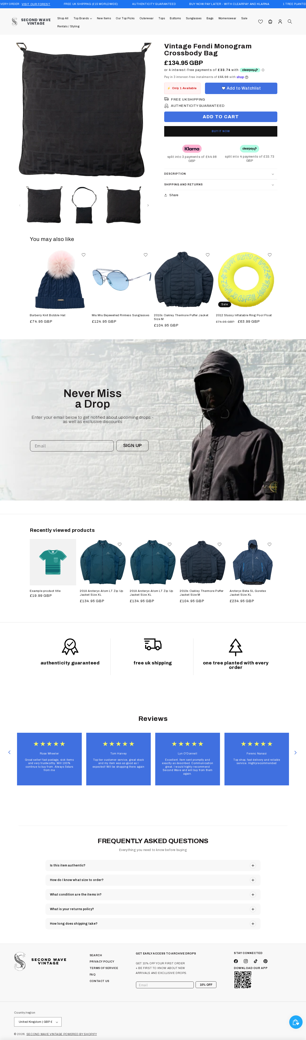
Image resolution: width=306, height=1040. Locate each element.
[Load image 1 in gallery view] (44, 205)
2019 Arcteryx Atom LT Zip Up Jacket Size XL (101, 592)
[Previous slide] (9, 752)
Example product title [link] (45, 591)
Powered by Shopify (80, 1034)
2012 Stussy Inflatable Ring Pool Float (244, 315)
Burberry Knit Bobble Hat (47, 315)
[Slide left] (20, 205)
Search (96, 955)
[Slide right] (148, 205)
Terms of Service (104, 968)
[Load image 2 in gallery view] (84, 205)
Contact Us (99, 981)
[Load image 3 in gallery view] (123, 205)
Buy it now (221, 131)
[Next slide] (295, 752)
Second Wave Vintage (44, 1034)
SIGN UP (132, 445)
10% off (206, 984)
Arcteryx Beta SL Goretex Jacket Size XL (248, 592)
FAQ (93, 974)
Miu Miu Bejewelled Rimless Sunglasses (120, 315)
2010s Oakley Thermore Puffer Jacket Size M (181, 317)
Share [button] (174, 195)
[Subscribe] (211, 984)
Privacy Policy (102, 961)
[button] (82, 18)
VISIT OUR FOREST (36, 4)
